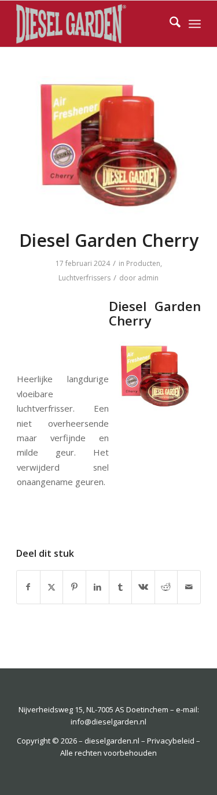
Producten (143, 263)
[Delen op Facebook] (28, 587)
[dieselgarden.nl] (90, 24)
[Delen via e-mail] (189, 587)
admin (148, 278)
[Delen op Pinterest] (74, 587)
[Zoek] (169, 24)
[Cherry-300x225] (108, 145)
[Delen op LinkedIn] (97, 587)
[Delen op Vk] (143, 587)
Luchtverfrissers (84, 278)
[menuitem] (169, 24)
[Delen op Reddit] (166, 587)
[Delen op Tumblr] (120, 587)
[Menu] (195, 24)
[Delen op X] (52, 587)
